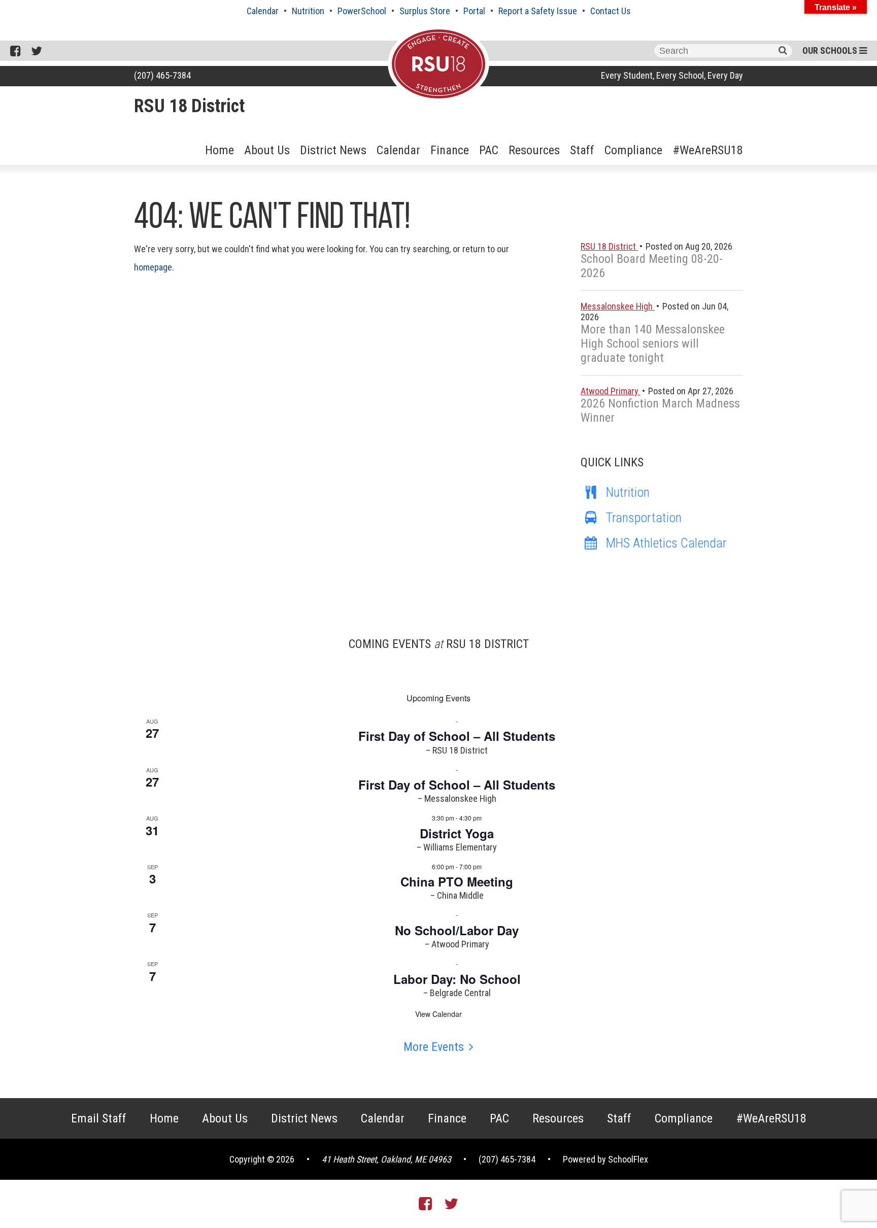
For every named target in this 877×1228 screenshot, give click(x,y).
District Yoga (457, 833)
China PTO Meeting (456, 881)
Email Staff (98, 1118)
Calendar (263, 11)
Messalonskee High (618, 306)
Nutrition (308, 11)
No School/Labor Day (457, 930)
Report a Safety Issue (537, 11)
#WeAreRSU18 (707, 150)
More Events (433, 1047)
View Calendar (438, 1014)
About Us (267, 150)
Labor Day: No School (457, 978)
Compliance (633, 150)
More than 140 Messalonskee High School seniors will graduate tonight (653, 343)
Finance (449, 150)
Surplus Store (424, 11)
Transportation (644, 517)
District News (333, 150)
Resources (534, 150)
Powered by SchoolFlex (605, 1159)
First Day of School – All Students (456, 735)
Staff (582, 150)
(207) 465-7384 (162, 75)
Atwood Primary (610, 391)
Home (219, 150)
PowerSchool (362, 11)
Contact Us (610, 11)
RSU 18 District (189, 106)
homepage (153, 267)
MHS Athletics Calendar (666, 543)
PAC (488, 150)
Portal (474, 11)
